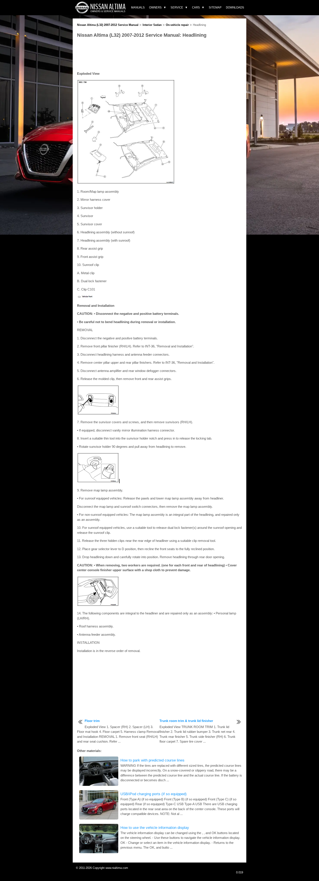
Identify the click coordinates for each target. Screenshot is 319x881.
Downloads (235, 7)
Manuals (138, 7)
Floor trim (92, 721)
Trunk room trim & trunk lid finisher (186, 721)
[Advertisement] (159, 55)
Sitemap (215, 7)
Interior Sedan (152, 25)
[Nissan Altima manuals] (101, 12)
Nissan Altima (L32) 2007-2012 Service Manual (107, 25)
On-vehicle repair (177, 25)
